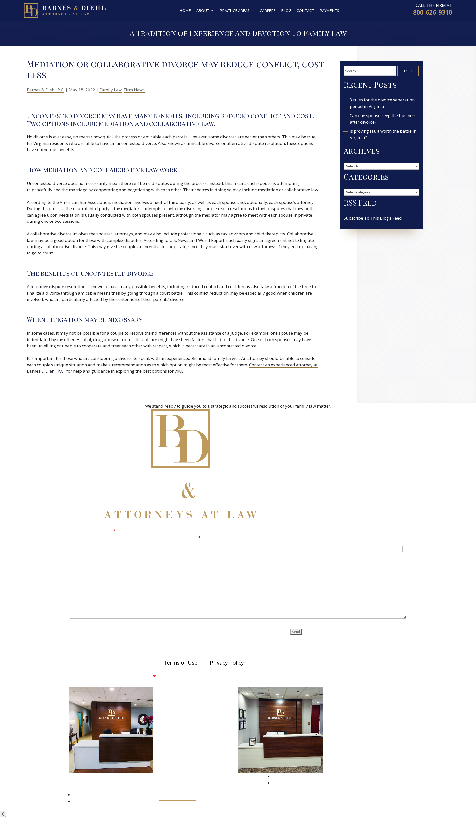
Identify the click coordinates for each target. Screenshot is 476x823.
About (202, 10)
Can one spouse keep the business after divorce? (383, 119)
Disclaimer (83, 630)
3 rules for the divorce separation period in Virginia (382, 103)
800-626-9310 (432, 12)
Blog (286, 10)
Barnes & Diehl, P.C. (45, 90)
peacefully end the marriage (59, 189)
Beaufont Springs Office (179, 755)
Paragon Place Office (346, 755)
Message (81, 562)
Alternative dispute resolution (56, 286)
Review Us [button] (251, 782)
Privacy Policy (227, 662)
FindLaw (225, 785)
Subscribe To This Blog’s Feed (373, 218)
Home (185, 10)
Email (191, 537)
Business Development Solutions (178, 785)
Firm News (134, 90)
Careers (268, 10)
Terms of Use (180, 662)
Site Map (102, 785)
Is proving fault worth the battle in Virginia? (383, 134)
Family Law (110, 90)
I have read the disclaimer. (117, 676)
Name (78, 537)
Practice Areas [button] (234, 10)
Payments (329, 10)
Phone (302, 537)
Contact (305, 10)
